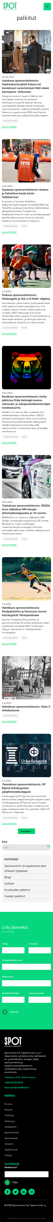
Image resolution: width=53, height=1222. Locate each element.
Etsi (4, 842)
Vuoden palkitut (14, 896)
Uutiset (9, 883)
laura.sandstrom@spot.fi (16, 1087)
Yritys (5, 943)
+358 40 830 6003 (13, 1082)
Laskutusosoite (36, 993)
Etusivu (8, 1104)
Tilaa (15, 1182)
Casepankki (10, 1126)
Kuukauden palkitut (17, 890)
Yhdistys (9, 1115)
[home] (9, 7)
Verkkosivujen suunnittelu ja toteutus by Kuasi (26, 1218)
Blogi (7, 877)
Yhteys (8, 1155)
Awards (8, 1109)
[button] (47, 6)
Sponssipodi (11, 1138)
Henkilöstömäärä (10, 993)
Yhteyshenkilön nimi (12, 960)
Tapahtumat (11, 1149)
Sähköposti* (10, 1167)
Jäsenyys (9, 1121)
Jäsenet (8, 1143)
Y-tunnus (32, 943)
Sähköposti (8, 976)
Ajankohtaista (11, 1132)
